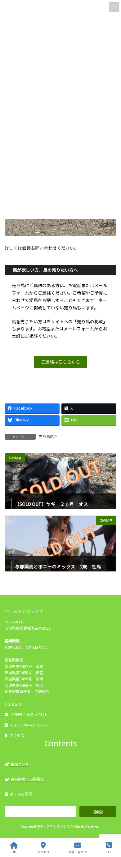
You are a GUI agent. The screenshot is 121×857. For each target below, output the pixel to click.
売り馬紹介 (48, 436)
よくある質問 (21, 793)
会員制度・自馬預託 (27, 779)
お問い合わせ (77, 852)
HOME (13, 852)
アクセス (17, 735)
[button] (60, 362)
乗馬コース (20, 763)
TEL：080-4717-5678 (29, 724)
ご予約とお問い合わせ (29, 714)
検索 (98, 811)
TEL (108, 852)
